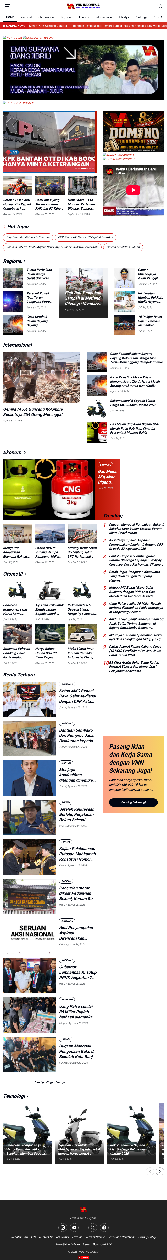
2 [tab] (79, 168)
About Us (30, 1237)
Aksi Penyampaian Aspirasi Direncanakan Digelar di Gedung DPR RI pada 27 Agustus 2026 (76, 933)
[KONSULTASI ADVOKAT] (39, 37)
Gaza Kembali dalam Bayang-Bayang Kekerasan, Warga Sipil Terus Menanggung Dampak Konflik (39, 321)
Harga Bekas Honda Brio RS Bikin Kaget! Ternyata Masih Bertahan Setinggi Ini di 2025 (48, 653)
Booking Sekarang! (133, 802)
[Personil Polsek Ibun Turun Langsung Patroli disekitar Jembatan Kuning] (13, 301)
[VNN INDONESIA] (83, 6)
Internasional (46, 17)
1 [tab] (76, 168)
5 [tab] (93, 168)
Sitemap (77, 1237)
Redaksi (16, 1237)
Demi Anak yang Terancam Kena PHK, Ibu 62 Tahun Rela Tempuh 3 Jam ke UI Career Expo (48, 204)
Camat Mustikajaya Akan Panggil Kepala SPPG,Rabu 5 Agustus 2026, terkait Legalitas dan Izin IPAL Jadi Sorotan (150, 274)
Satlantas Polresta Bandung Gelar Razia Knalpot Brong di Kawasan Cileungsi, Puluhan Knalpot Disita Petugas (16, 653)
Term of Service (95, 1237)
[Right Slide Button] (160, 1171)
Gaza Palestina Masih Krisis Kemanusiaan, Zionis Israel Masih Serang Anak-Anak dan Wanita (135, 381)
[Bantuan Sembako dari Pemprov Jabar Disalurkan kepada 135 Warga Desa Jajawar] (29, 738)
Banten (66, 762)
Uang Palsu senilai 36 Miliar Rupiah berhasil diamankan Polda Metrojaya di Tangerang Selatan (77, 1012)
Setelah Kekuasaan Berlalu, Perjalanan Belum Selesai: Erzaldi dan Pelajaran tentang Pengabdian (76, 814)
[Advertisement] (133, 480)
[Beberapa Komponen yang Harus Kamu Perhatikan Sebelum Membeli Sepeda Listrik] (17, 590)
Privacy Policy (147, 1237)
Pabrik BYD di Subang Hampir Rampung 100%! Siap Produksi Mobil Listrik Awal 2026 (48, 552)
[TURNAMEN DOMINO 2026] (133, 150)
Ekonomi (83, 17)
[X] (92, 1227)
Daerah (66, 881)
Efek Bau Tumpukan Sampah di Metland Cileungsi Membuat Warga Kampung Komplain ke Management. (83, 298)
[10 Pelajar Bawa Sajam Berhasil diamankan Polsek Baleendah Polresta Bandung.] (124, 325)
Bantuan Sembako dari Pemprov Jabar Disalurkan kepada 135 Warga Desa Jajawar (78, 25)
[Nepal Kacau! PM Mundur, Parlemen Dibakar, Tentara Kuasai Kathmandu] (82, 185)
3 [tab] (81, 168)
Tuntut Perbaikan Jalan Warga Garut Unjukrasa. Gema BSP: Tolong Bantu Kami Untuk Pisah (39, 274)
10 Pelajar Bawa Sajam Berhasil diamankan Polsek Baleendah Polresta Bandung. (150, 321)
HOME (10, 17)
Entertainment (104, 17)
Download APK (102, 1244)
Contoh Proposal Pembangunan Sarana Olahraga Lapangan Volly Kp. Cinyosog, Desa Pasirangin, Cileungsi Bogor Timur (136, 560)
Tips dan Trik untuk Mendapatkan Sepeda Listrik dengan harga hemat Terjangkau (49, 609)
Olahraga (141, 17)
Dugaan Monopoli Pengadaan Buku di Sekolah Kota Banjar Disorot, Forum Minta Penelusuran (77, 1051)
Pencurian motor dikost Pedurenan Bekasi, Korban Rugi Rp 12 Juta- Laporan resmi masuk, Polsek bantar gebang (77, 893)
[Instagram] (62, 1227)
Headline (67, 999)
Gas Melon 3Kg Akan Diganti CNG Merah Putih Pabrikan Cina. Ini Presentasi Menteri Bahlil (134, 428)
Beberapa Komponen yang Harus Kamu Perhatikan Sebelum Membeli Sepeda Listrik (16, 609)
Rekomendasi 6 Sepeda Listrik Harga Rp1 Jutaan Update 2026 (133, 403)
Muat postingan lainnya (50, 1082)
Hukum (65, 841)
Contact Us (46, 1237)
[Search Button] (160, 6)
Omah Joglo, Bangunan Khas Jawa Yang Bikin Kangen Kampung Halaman (134, 576)
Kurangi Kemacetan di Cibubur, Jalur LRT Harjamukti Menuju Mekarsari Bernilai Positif (82, 552)
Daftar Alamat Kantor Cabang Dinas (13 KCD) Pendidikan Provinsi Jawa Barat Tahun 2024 (135, 651)
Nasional (26, 17)
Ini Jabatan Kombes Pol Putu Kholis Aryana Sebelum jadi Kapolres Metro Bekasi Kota (150, 297)
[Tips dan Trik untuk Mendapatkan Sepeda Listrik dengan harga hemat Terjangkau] (49, 590)
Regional (65, 17)
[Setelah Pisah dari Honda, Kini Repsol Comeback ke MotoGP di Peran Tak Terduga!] (17, 185)
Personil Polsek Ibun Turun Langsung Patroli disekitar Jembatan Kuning (39, 297)
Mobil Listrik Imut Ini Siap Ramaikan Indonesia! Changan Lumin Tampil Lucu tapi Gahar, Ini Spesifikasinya (82, 653)
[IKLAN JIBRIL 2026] (83, 98)
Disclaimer (62, 1237)
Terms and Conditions (121, 1237)
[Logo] (83, 1209)
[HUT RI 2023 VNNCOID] (19, 103)
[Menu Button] (7, 6)
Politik (65, 802)
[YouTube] (74, 1227)
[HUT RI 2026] (12, 37)
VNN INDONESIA (88, 1251)
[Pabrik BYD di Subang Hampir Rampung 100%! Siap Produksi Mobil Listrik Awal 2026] (49, 533)
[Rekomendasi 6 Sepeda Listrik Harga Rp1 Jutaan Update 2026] (97, 409)
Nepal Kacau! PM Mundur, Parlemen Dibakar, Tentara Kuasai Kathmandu (81, 204)
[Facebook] (104, 1227)
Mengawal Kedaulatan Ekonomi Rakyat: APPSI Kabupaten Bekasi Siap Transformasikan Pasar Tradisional (16, 552)
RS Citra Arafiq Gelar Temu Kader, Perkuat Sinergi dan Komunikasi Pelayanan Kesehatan (134, 667)
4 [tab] (87, 168)
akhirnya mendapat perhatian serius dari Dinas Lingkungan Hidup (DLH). (135, 637)
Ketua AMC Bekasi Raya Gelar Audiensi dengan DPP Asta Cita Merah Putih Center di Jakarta (77, 696)
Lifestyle (124, 17)
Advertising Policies (67, 1244)
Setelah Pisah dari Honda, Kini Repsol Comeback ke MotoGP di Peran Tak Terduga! (17, 204)
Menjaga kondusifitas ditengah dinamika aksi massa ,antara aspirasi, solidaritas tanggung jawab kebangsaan (76, 775)
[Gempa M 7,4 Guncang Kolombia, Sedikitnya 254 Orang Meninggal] (41, 377)
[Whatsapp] (83, 1227)
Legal (86, 1244)
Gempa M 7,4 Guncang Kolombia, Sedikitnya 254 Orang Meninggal (33, 412)
